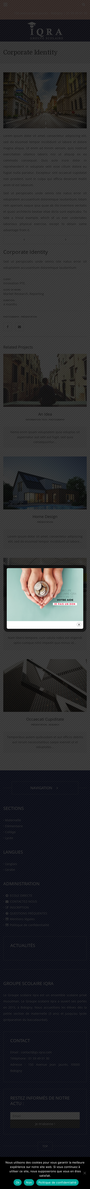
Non (29, 1182)
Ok (18, 1182)
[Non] (84, 1173)
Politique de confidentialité (57, 1182)
